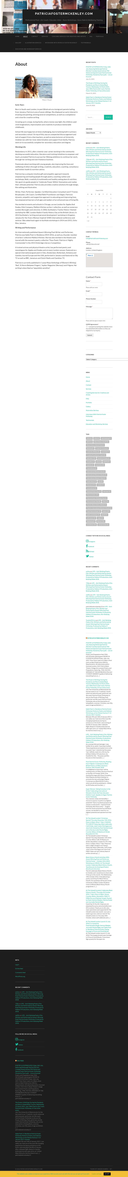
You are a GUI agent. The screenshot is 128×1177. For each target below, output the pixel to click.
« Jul (88, 221)
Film (98, 461)
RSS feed (91, 551)
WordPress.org (20, 976)
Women (100, 521)
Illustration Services (33, 42)
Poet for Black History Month (96, 505)
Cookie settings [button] (96, 1174)
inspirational (91, 468)
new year (106, 491)
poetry (106, 511)
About (25, 36)
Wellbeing (91, 521)
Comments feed (20, 972)
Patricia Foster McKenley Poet (96, 498)
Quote (104, 514)
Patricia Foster (92, 495)
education (91, 458)
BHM (89, 441)
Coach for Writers (93, 451)
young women (103, 524)
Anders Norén (102, 1169)
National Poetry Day (94, 491)
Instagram (92, 541)
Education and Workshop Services (28, 49)
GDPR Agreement (92, 324)
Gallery (18, 42)
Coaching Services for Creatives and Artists (69, 36)
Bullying (90, 448)
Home (17, 36)
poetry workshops (93, 514)
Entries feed (19, 968)
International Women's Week (96, 478)
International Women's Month (96, 475)
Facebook (91, 546)
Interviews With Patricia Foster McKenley (61, 42)
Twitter (91, 556)
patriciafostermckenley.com (64, 13)
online (88, 147)
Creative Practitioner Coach (96, 455)
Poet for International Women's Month (99, 508)
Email (88, 291)
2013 (89, 438)
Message (89, 306)
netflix (88, 171)
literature (91, 485)
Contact (34, 36)
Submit (89, 335)
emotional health (103, 458)
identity (90, 465)
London (101, 485)
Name (88, 281)
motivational (91, 488)
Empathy (90, 461)
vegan (100, 518)
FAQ (91, 36)
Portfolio (100, 36)
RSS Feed (20, 1061)
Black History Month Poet (95, 445)
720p (87, 159)
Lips (100, 481)
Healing (106, 461)
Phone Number (91, 299)
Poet (105, 501)
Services (45, 36)
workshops (91, 524)
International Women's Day (96, 471)
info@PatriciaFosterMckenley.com (97, 238)
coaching (105, 451)
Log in (17, 964)
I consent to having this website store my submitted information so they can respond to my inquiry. (99, 328)
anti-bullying (106, 438)
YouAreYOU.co (91, 620)
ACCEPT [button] (107, 1174)
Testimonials (86, 42)
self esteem (91, 518)
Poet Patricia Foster (93, 511)
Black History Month (101, 441)
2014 (96, 438)
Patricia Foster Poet (93, 501)
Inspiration (100, 465)
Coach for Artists (102, 448)
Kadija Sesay (91, 481)
